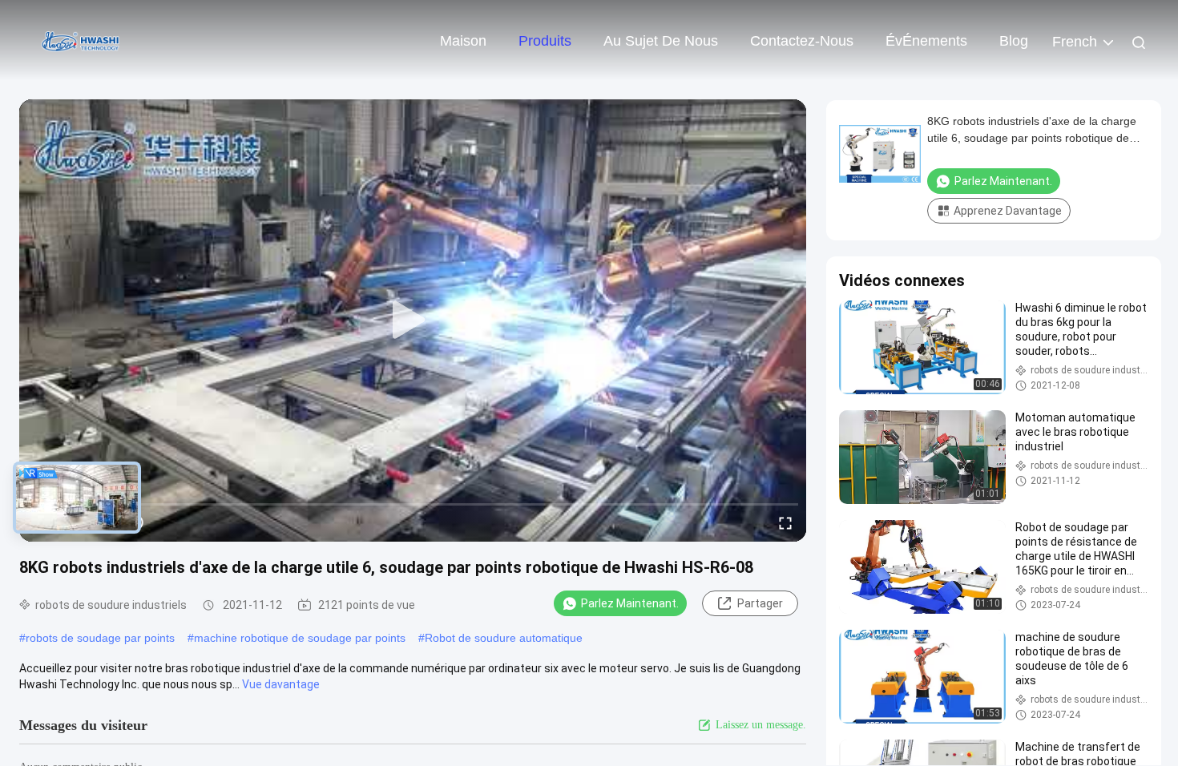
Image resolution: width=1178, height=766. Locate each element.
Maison (463, 41)
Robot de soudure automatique (504, 637)
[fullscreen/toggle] (785, 522)
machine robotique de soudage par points (299, 637)
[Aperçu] (80, 40)
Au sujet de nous (660, 41)
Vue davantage (281, 684)
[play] (413, 320)
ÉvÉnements (926, 41)
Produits (544, 41)
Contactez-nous (801, 41)
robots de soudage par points (100, 637)
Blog (1013, 41)
